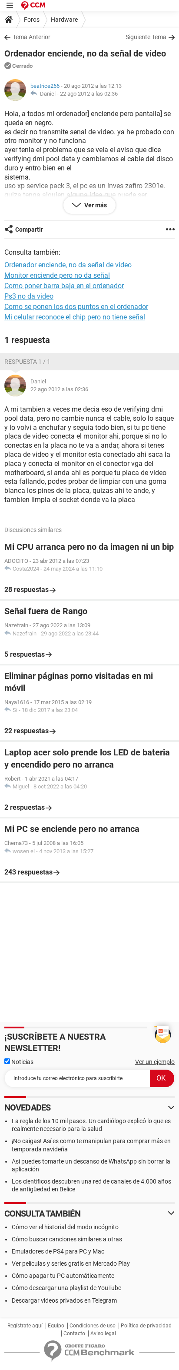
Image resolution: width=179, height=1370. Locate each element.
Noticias (21, 1061)
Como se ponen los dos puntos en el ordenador (76, 307)
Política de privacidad (146, 1326)
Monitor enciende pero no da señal (57, 275)
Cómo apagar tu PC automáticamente (63, 1275)
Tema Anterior (31, 36)
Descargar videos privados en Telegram (64, 1300)
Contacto (74, 1333)
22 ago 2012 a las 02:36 (89, 93)
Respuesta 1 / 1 (27, 361)
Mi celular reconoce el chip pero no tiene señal (74, 317)
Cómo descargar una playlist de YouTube (66, 1287)
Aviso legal (103, 1333)
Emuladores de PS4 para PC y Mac (58, 1251)
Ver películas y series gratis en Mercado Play (71, 1263)
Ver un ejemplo (155, 1061)
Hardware (64, 19)
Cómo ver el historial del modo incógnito (65, 1227)
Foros (32, 19)
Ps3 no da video (28, 296)
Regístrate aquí (25, 1326)
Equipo (56, 1326)
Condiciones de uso (93, 1326)
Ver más (95, 205)
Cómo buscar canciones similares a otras (67, 1239)
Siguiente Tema (146, 36)
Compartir (29, 229)
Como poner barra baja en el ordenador (64, 286)
